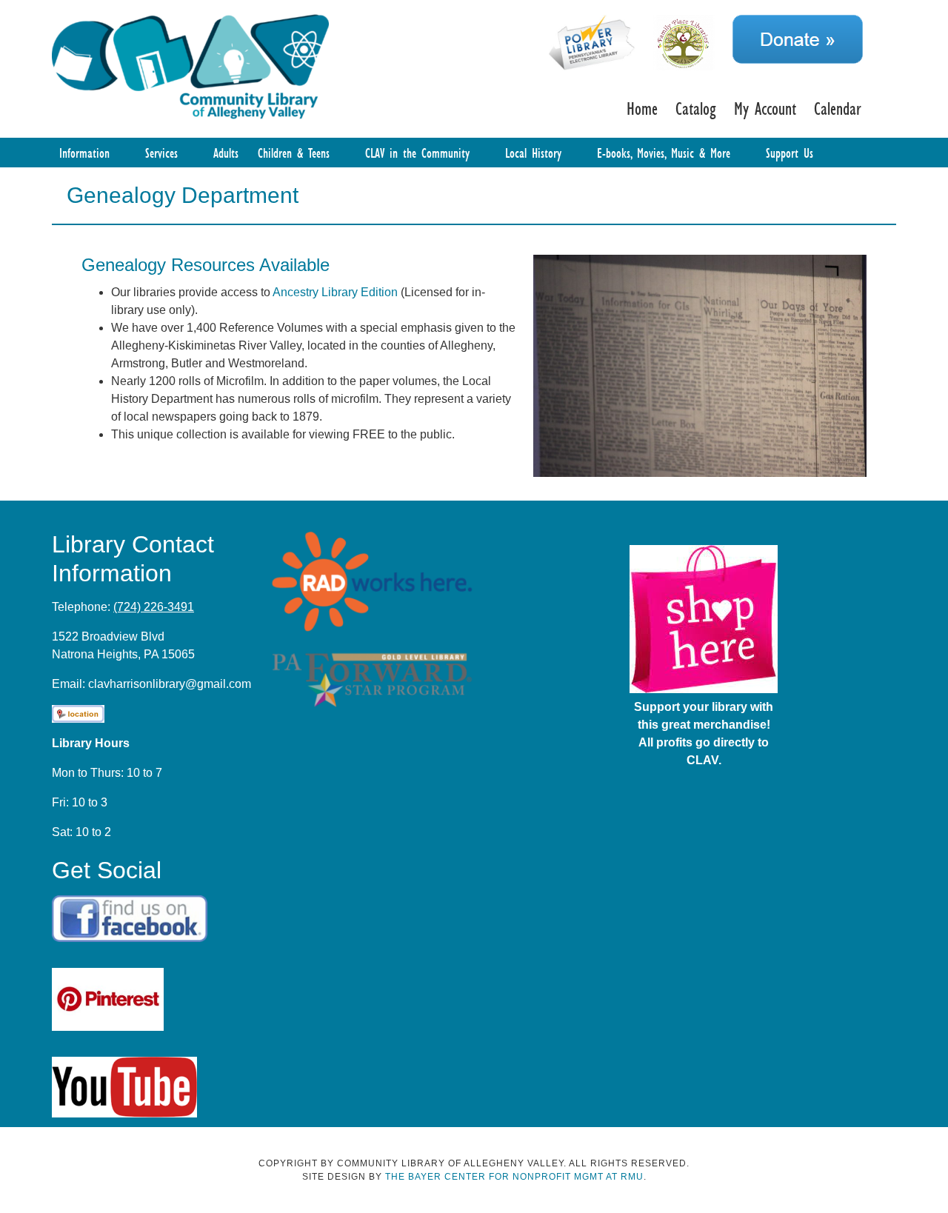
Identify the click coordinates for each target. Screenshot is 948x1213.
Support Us (789, 152)
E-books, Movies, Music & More (663, 152)
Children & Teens (294, 152)
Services (161, 152)
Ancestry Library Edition (335, 292)
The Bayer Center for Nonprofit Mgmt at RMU (514, 1177)
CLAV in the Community (417, 152)
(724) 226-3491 (153, 607)
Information (84, 152)
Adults (225, 152)
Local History (533, 152)
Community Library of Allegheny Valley (190, 65)
